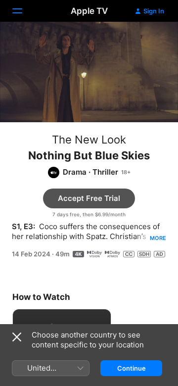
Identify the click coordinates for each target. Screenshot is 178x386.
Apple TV (89, 11)
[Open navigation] (23, 11)
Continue (131, 368)
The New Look (89, 139)
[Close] (16, 337)
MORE (158, 238)
